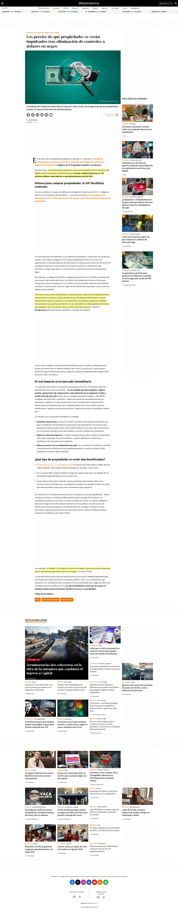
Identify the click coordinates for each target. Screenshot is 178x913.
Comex (125, 8)
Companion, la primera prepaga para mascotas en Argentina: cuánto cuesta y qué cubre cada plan (104, 707)
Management (135, 8)
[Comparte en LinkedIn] (42, 115)
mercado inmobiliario (51, 600)
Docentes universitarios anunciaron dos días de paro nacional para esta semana (105, 669)
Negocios (104, 8)
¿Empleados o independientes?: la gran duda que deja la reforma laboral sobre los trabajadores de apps (137, 203)
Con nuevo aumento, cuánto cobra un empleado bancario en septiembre (137, 129)
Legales (95, 8)
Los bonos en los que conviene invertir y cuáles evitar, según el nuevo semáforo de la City (72, 725)
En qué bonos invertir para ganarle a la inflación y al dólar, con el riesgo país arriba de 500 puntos (136, 277)
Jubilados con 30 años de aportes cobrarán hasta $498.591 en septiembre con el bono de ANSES (137, 167)
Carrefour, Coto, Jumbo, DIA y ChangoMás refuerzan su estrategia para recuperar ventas (104, 776)
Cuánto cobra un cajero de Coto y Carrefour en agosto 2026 (72, 848)
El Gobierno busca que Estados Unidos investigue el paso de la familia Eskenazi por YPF (39, 725)
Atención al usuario (77, 892)
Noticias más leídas (36, 620)
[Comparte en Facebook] (28, 115)
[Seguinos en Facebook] (72, 882)
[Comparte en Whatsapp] (37, 115)
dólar (38, 600)
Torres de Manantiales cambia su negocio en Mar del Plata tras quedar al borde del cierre (72, 813)
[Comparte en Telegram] (46, 115)
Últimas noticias (43, 8)
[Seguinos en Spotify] (105, 882)
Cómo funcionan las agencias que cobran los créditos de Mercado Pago (136, 240)
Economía (56, 8)
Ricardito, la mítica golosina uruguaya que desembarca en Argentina (39, 849)
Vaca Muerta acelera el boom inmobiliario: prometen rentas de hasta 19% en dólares (39, 813)
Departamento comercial (101, 893)
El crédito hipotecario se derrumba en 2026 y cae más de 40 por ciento (105, 829)
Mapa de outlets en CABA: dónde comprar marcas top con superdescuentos (104, 849)
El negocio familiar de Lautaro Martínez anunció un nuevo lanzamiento (39, 776)
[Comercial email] (98, 897)
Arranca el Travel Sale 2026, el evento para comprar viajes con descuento (72, 776)
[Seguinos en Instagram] (83, 882)
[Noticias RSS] (100, 882)
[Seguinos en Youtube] (94, 882)
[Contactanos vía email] (74, 896)
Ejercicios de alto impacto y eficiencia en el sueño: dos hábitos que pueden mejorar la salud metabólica (104, 688)
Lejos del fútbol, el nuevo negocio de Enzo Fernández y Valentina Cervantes (104, 812)
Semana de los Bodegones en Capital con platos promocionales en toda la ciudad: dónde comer (72, 687)
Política (65, 8)
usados (70, 464)
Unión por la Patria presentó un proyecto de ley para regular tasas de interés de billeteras (104, 651)
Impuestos (85, 8)
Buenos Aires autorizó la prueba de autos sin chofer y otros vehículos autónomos (137, 688)
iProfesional (31, 33)
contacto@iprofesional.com (89, 907)
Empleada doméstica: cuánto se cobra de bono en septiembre (103, 792)
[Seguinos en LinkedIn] (89, 882)
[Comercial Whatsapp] (103, 897)
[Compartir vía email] (51, 115)
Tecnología (115, 8)
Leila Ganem (33, 120)
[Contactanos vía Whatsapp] (80, 896)
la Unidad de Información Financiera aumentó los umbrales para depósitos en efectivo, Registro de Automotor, (70, 162)
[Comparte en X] (33, 115)
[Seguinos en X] (77, 882)
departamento (66, 600)
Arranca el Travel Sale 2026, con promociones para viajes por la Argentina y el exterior (38, 687)
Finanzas (75, 8)
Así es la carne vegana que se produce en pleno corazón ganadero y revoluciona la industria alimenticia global (105, 725)
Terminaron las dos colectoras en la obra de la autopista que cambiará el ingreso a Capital (54, 668)
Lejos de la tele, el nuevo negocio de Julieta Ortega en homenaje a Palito (136, 813)
